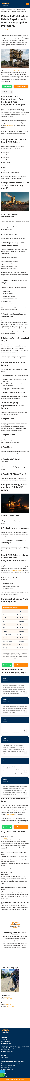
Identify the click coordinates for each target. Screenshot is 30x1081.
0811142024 (7, 997)
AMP (5, 838)
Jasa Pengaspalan (5, 1041)
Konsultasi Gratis (22, 86)
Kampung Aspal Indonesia (9, 29)
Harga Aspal (4, 1039)
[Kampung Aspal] (5, 4)
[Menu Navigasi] (27, 4)
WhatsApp (8, 86)
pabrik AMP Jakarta (14, 70)
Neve (7, 1079)
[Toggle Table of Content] (9, 92)
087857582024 (7, 1004)
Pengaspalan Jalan (10, 9)
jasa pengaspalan (9, 125)
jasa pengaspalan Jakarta (17, 570)
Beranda (3, 9)
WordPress (21, 1079)
